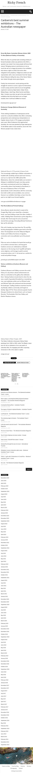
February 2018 (4, 680)
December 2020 (5, 599)
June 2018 (3, 672)
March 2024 (4, 507)
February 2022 (4, 564)
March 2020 (4, 620)
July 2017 (3, 693)
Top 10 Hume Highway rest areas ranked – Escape (13, 435)
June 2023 (3, 529)
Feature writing (6, 766)
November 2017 (5, 688)
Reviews (29, 766)
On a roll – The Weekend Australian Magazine (12, 462)
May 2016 (3, 723)
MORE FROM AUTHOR (23, 362)
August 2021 (4, 580)
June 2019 (3, 645)
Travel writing (15, 766)
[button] (30, 12)
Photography (13, 768)
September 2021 (5, 577)
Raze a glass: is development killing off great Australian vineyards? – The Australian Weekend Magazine (16, 377)
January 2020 (4, 626)
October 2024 (4, 488)
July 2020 (3, 610)
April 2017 (3, 701)
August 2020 (4, 607)
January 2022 (4, 566)
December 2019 (5, 628)
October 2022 (4, 545)
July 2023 (3, 526)
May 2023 (3, 531)
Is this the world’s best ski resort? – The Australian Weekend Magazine (16, 425)
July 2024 (3, 496)
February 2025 (4, 486)
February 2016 (4, 725)
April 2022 (3, 561)
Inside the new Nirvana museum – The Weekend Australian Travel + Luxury (6, 375)
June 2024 (3, 499)
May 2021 (3, 588)
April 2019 (3, 650)
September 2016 (5, 720)
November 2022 (5, 542)
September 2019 (5, 637)
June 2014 (3, 734)
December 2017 (5, 685)
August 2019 (4, 639)
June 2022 (3, 556)
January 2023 (4, 540)
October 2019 (4, 634)
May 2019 (3, 647)
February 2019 (4, 655)
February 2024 (4, 510)
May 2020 (3, 615)
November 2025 (5, 478)
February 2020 (4, 623)
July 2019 (3, 642)
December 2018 (5, 661)
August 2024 (4, 494)
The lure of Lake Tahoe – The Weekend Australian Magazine (16, 430)
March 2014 (4, 736)
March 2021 (4, 593)
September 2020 (5, 604)
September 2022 (5, 548)
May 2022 (3, 558)
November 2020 (5, 602)
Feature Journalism (5, 15)
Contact (21, 768)
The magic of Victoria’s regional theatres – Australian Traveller (16, 409)
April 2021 (3, 591)
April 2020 (3, 618)
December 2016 (5, 712)
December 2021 (5, 569)
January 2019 (4, 658)
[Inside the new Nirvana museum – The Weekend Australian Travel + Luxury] (6, 368)
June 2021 (3, 585)
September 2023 (5, 521)
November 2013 (5, 742)
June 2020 (3, 612)
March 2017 (4, 704)
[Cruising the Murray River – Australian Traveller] (27, 368)
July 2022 (3, 553)
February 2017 (4, 707)
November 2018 (5, 663)
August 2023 (4, 523)
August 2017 (4, 690)
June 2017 (3, 696)
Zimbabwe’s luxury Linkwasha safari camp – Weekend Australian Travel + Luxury (14, 451)
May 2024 (3, 502)
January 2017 (4, 709)
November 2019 (5, 631)
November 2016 (5, 715)
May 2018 (3, 674)
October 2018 (4, 666)
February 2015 (4, 731)
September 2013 (5, 744)
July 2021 (3, 583)
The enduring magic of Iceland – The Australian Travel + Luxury (15, 419)
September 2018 (5, 669)
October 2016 (4, 717)
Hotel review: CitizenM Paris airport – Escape (12, 439)
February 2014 (4, 739)
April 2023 (3, 534)
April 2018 (3, 677)
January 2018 (4, 682)
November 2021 (5, 572)
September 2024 (5, 491)
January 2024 (4, 513)
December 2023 (5, 515)
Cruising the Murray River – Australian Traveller (26, 375)
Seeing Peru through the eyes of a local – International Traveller (14, 445)
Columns (23, 766)
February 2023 (4, 537)
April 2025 (3, 483)
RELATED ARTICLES (9, 362)
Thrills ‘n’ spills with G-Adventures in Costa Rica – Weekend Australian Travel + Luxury (16, 457)
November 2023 (5, 518)
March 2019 (4, 653)
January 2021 (4, 596)
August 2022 (4, 550)
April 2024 (3, 505)
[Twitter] (16, 756)
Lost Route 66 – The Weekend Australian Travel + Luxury (15, 413)
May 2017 (3, 699)
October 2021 (4, 575)
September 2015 (5, 728)
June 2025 (3, 480)
